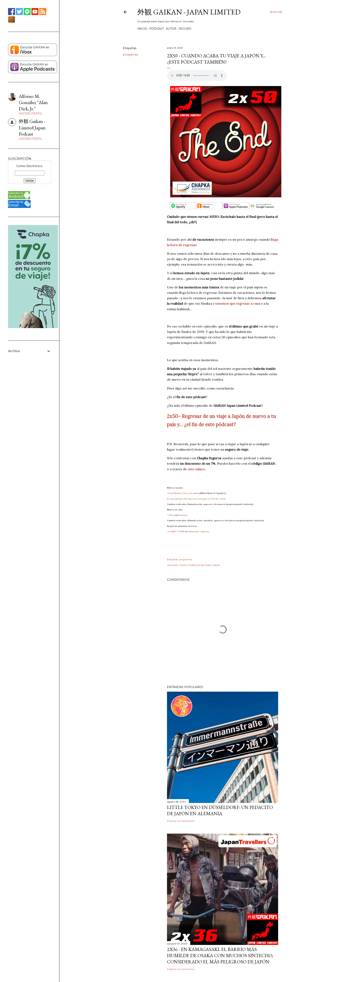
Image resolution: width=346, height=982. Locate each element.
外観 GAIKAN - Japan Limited (188, 12)
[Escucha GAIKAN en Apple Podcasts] (32, 72)
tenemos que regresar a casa (237, 303)
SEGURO (185, 28)
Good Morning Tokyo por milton (183, 493)
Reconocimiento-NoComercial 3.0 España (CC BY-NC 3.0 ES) (196, 499)
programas (130, 54)
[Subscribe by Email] (19, 207)
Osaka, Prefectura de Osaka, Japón (200, 564)
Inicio (142, 28)
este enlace (196, 469)
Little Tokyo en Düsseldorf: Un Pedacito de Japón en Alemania (220, 810)
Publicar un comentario (181, 820)
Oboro (172, 515)
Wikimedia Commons (198, 531)
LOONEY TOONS (176, 531)
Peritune (183, 515)
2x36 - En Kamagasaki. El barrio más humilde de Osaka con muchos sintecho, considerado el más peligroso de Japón (220, 955)
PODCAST (156, 28)
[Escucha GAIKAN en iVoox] (32, 55)
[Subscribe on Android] (19, 198)
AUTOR (171, 28)
